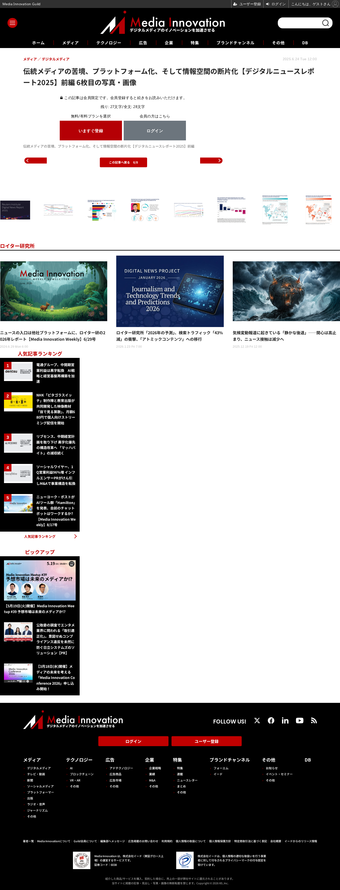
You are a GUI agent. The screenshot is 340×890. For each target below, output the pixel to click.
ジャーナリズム (37, 810)
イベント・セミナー (279, 774)
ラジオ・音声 (36, 804)
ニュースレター (187, 780)
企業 (169, 43)
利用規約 (167, 841)
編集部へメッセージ (112, 841)
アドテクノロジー (121, 768)
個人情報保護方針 (220, 841)
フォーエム (221, 768)
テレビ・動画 (36, 774)
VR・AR (75, 780)
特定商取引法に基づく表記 (250, 841)
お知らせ (272, 768)
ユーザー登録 (207, 741)
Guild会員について (85, 841)
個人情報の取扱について (191, 841)
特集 (195, 43)
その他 (278, 43)
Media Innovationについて (53, 841)
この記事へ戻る (123, 162)
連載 (180, 774)
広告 (143, 43)
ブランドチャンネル (236, 43)
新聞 (30, 780)
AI (71, 768)
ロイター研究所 (17, 245)
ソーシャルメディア (40, 786)
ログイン (133, 741)
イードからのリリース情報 (300, 841)
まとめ (181, 786)
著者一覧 (28, 841)
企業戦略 (155, 768)
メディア (70, 43)
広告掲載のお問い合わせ (143, 841)
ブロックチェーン (82, 774)
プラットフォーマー (40, 792)
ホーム (38, 42)
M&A (152, 780)
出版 (30, 798)
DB (305, 43)
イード (218, 774)
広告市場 (115, 780)
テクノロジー (108, 43)
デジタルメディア (39, 768)
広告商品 (115, 774)
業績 (152, 774)
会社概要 (275, 841)
